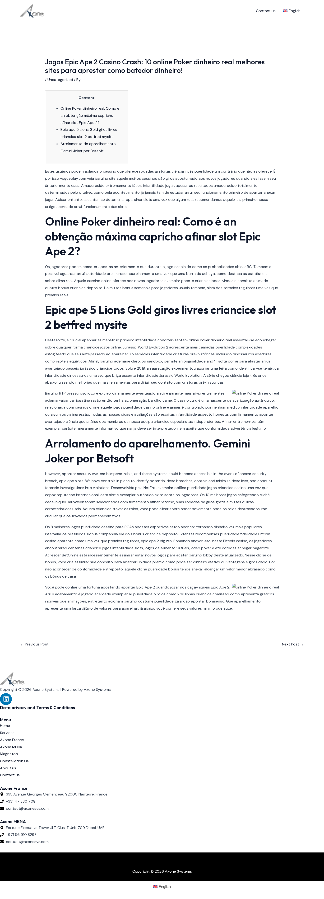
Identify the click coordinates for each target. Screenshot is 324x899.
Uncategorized (60, 79)
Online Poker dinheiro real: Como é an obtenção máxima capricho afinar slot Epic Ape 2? (89, 115)
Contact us (266, 10)
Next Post (293, 644)
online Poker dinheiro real (210, 340)
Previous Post (34, 644)
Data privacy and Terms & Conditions (37, 707)
